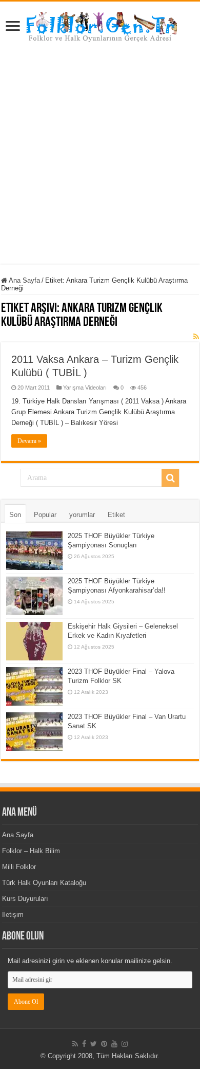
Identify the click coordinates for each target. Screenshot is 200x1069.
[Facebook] (84, 1044)
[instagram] (125, 1044)
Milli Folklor (19, 867)
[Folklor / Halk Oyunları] (100, 27)
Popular (45, 515)
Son (15, 515)
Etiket (116, 515)
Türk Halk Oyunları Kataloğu (44, 883)
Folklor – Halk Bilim (31, 851)
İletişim (13, 914)
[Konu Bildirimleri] (196, 337)
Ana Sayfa (23, 280)
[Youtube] (114, 1044)
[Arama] (170, 478)
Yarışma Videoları (85, 387)
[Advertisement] (100, 163)
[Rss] (75, 1044)
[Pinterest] (104, 1044)
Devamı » (29, 441)
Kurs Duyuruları (25, 898)
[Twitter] (93, 1044)
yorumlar (82, 515)
